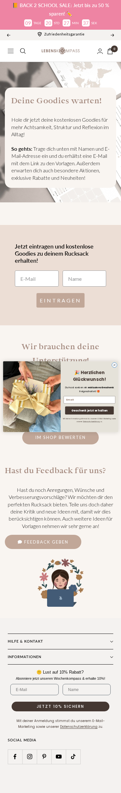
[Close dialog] (114, 364)
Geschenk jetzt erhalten (89, 410)
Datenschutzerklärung (91, 421)
